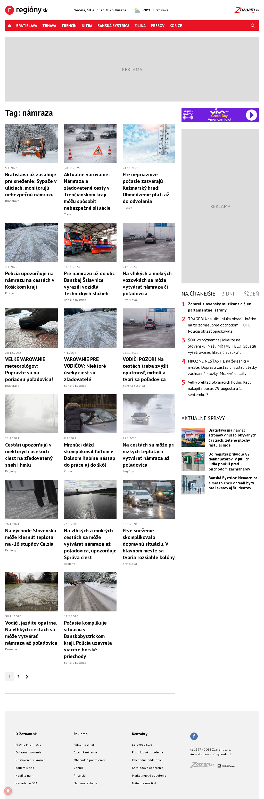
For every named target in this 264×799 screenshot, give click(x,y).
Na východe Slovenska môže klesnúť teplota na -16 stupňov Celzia (30, 537)
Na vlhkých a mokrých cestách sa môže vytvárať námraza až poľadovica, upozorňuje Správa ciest (90, 544)
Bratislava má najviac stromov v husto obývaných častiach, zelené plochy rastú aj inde (233, 438)
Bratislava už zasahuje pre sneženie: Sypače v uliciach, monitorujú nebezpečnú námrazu (30, 184)
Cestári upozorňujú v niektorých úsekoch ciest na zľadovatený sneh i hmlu (28, 454)
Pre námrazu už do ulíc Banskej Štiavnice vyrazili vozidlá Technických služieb (89, 283)
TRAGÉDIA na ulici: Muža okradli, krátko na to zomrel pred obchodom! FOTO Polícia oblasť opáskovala (222, 325)
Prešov (157, 25)
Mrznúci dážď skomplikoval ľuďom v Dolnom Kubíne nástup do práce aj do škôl (89, 454)
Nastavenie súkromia (30, 760)
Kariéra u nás (24, 768)
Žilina (140, 25)
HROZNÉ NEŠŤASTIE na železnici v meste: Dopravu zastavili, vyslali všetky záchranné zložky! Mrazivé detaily (222, 367)
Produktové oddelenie (147, 752)
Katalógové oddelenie (147, 768)
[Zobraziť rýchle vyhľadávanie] (253, 25)
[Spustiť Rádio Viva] (219, 111)
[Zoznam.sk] (204, 766)
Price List (80, 775)
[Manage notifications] (8, 791)
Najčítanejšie (198, 293)
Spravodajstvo (142, 744)
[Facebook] (194, 737)
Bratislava (26, 25)
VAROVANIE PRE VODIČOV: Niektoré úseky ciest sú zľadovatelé (85, 369)
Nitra (87, 25)
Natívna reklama (85, 783)
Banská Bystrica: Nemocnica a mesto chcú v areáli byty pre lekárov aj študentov (233, 482)
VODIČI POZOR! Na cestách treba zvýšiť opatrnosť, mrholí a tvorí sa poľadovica (145, 369)
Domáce (11, 649)
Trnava (49, 25)
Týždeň (250, 293)
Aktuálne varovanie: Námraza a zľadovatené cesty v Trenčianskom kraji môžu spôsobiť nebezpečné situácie (87, 191)
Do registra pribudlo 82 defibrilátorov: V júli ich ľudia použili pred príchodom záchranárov (229, 462)
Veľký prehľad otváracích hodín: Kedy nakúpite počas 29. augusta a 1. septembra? (219, 388)
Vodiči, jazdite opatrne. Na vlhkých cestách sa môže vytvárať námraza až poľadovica (31, 632)
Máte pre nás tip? (144, 783)
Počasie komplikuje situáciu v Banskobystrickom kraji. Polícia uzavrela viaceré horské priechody (88, 639)
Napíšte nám (24, 775)
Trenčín (69, 25)
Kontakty (139, 733)
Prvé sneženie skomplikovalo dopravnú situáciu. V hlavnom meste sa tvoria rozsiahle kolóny (149, 544)
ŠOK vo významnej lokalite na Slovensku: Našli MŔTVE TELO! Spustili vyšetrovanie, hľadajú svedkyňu (222, 346)
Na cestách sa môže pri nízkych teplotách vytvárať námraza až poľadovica (149, 454)
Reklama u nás (84, 744)
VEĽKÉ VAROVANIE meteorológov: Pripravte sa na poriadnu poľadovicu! (29, 369)
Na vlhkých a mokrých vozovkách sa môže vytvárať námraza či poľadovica (147, 283)
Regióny (10, 471)
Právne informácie (28, 744)
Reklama (81, 733)
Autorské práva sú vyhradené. (211, 754)
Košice (176, 25)
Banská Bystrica (113, 25)
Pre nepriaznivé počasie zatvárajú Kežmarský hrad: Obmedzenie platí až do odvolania (146, 188)
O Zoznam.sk (26, 733)
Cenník (79, 768)
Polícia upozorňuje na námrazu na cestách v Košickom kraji (29, 280)
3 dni (228, 293)
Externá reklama (85, 752)
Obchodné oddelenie (147, 760)
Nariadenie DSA (26, 783)
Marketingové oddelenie (149, 775)
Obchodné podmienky (89, 760)
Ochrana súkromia (28, 752)
